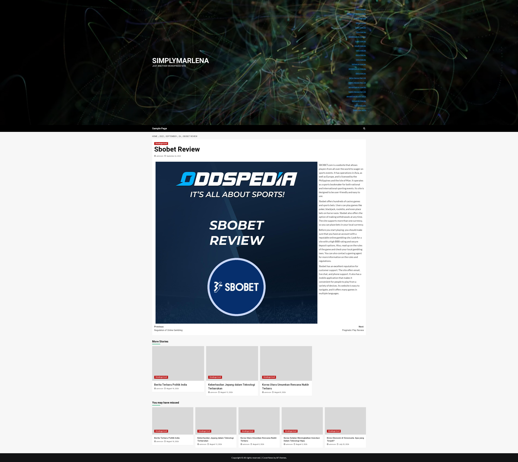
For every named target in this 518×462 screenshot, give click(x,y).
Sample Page (159, 128)
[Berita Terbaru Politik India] (178, 363)
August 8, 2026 (280, 392)
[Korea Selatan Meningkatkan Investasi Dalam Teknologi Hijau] (302, 421)
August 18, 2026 (172, 389)
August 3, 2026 (301, 444)
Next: (353, 328)
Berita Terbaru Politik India (170, 384)
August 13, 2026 (226, 392)
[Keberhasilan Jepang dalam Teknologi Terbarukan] (232, 363)
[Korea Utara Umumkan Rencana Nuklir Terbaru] (286, 363)
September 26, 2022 (174, 156)
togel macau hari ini (357, 91)
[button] (364, 128)
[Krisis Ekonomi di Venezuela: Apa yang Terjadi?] (345, 421)
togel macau (360, 41)
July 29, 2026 (344, 444)
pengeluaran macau (357, 68)
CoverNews (267, 457)
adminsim (159, 156)
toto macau (361, 59)
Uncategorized (161, 143)
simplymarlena (180, 61)
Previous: (168, 328)
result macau (360, 46)
